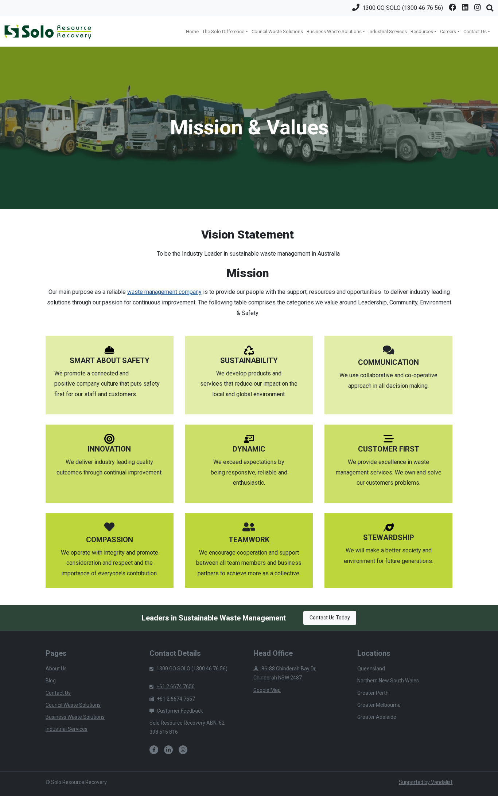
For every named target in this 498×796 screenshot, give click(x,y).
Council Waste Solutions (277, 31)
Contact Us (58, 693)
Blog (51, 680)
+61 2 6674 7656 (175, 686)
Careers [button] (448, 31)
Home (192, 31)
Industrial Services (388, 31)
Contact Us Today (330, 617)
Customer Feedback (180, 711)
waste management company (164, 291)
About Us (56, 668)
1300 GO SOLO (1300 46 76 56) (191, 668)
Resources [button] (422, 31)
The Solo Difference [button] (223, 31)
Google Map (267, 690)
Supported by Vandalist (425, 782)
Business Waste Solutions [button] (334, 31)
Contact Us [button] (475, 31)
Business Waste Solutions (75, 717)
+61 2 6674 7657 (176, 699)
